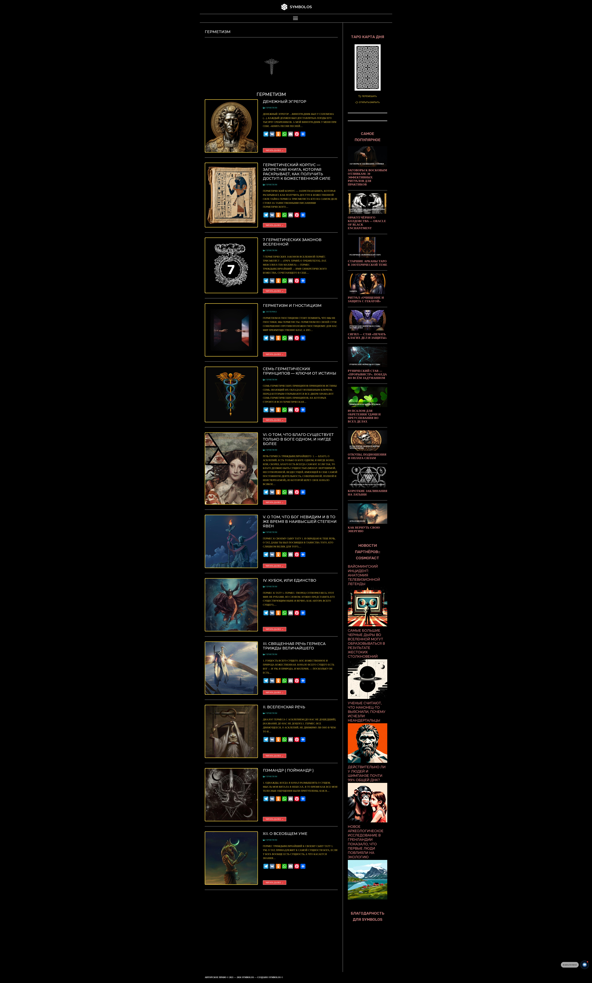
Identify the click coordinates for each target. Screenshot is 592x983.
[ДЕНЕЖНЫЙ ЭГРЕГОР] (231, 126)
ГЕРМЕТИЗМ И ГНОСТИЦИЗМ (292, 305)
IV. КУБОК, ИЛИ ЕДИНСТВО (289, 580)
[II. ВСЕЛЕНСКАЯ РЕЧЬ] (231, 731)
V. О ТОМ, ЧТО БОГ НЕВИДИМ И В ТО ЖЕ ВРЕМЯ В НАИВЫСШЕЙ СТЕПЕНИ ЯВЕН (300, 521)
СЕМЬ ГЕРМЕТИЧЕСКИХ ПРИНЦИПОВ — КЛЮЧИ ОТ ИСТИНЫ (299, 371)
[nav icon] (296, 18)
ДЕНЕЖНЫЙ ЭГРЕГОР (284, 101)
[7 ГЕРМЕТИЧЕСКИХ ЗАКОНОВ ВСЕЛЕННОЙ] (231, 265)
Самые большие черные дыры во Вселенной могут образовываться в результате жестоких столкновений (366, 643)
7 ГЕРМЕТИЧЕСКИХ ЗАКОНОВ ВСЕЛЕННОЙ (292, 241)
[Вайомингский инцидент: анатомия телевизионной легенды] (367, 625)
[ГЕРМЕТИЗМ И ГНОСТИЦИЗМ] (231, 330)
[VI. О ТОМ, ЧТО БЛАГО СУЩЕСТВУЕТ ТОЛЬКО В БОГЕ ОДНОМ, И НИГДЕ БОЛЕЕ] (231, 468)
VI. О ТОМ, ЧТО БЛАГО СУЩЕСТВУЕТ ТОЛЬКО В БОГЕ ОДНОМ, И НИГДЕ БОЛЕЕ (298, 439)
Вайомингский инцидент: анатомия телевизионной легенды (364, 575)
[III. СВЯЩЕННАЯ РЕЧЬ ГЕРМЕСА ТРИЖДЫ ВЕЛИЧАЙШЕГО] (231, 668)
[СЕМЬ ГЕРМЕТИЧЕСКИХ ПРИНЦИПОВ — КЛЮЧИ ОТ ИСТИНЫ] (231, 394)
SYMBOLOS (301, 7)
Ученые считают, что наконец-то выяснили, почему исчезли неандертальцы (366, 711)
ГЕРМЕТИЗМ (271, 108)
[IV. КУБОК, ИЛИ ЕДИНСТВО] (231, 604)
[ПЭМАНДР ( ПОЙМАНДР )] (231, 794)
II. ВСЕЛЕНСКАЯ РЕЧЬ (284, 707)
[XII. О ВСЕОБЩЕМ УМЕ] (231, 858)
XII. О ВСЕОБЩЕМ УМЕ (285, 833)
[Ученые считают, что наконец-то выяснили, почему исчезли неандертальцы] (367, 762)
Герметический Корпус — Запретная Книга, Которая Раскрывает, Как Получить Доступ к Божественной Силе (296, 172)
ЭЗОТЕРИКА (271, 312)
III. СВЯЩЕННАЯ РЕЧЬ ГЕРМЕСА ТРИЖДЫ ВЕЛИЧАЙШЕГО (294, 645)
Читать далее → (275, 150)
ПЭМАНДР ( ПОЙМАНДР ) (288, 770)
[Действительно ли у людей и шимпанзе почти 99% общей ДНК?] (367, 821)
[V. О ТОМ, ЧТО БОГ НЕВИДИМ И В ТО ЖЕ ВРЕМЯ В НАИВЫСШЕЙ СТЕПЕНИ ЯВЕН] (231, 541)
